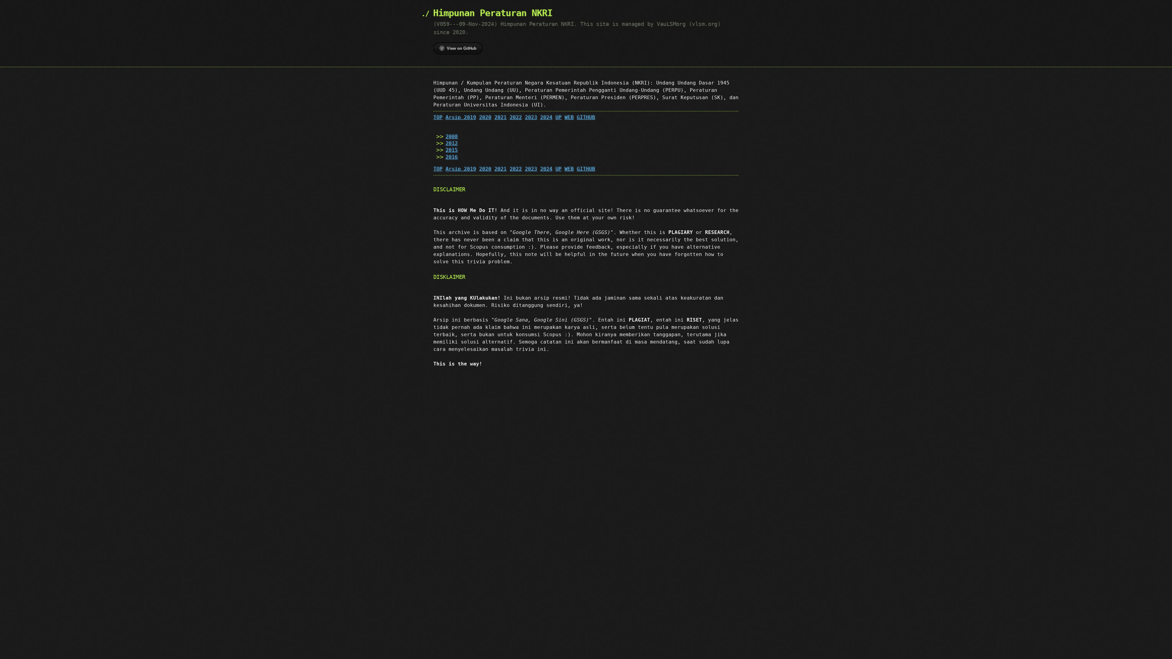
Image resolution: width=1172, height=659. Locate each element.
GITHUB (586, 117)
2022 (516, 117)
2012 (452, 143)
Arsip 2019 (461, 117)
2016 (452, 157)
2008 (452, 136)
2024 (546, 117)
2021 (500, 117)
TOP (438, 117)
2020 (485, 117)
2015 (452, 150)
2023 (531, 117)
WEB (569, 117)
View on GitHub (461, 48)
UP (558, 117)
